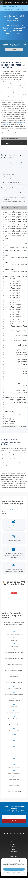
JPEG (14, 656)
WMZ (14, 746)
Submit (14, 821)
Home (13, 839)
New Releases (13, 844)
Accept (14, 869)
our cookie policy (18, 866)
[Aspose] (10, 2)
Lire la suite (14, 593)
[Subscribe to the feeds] (24, 834)
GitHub (20, 426)
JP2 (14, 704)
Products (13, 842)
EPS (14, 764)
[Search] (26, 2)
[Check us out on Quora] (17, 834)
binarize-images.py (6, 426)
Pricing (13, 846)
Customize (8, 872)
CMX (14, 776)
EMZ (14, 692)
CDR (14, 770)
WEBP (14, 734)
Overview (14, 49)
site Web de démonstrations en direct (14, 510)
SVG (14, 758)
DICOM (14, 668)
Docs (13, 849)
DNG (14, 680)
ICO (14, 643)
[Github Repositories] (21, 834)
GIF (14, 698)
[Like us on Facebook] (4, 834)
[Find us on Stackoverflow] (14, 834)
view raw (24, 426)
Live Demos (14, 851)
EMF (14, 686)
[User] (22, 2)
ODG (14, 789)
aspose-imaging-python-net (18, 162)
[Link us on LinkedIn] (11, 834)
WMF (14, 740)
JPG (14, 650)
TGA (14, 752)
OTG (14, 782)
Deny (19, 872)
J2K (14, 710)
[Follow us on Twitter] (8, 834)
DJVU (14, 674)
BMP (14, 637)
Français (18, 2)
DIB (14, 662)
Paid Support (13, 856)
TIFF (14, 722)
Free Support (13, 854)
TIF (14, 728)
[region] (14, 317)
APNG (14, 631)
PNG (14, 716)
